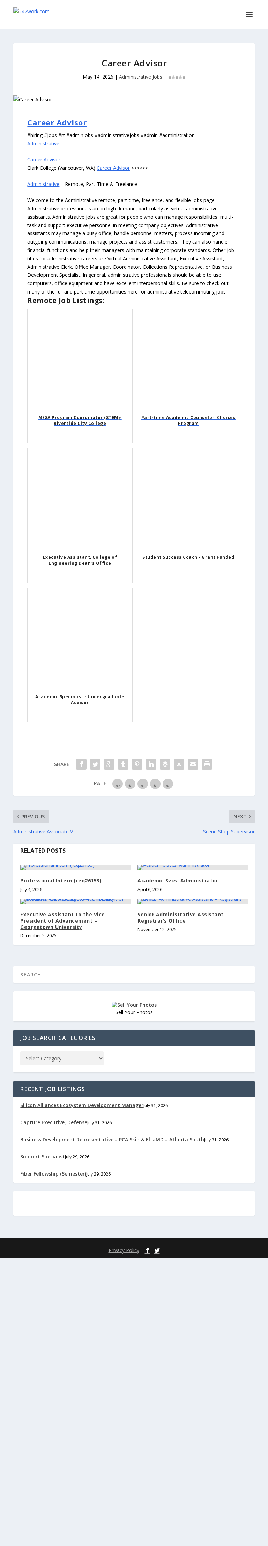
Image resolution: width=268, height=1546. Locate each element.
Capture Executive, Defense (53, 1122)
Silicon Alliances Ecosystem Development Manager (81, 1105)
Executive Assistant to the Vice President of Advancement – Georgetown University (62, 920)
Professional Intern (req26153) (61, 880)
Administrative (43, 143)
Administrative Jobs (140, 76)
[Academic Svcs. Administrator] (192, 867)
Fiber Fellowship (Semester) (53, 1173)
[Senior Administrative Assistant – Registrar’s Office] (192, 901)
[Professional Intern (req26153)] (75, 867)
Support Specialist (42, 1156)
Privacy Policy (124, 1250)
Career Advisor (57, 122)
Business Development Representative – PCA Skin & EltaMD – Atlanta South (112, 1139)
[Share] (81, 764)
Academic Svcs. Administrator (177, 880)
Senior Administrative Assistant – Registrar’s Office (182, 917)
